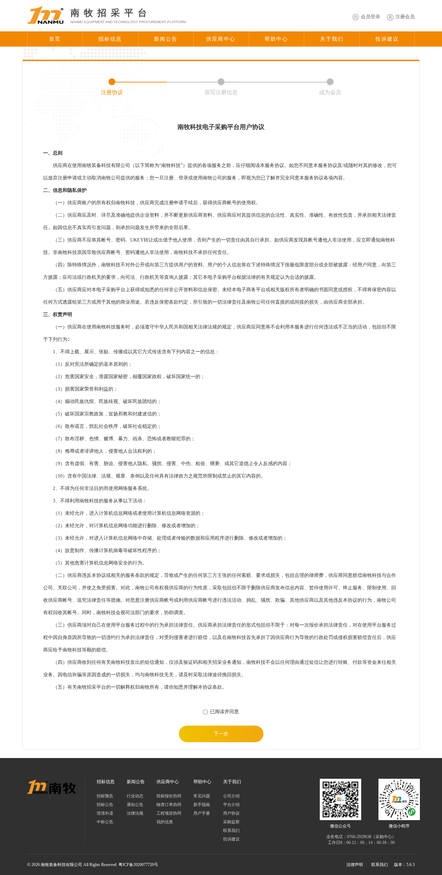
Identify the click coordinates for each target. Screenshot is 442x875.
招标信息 (110, 39)
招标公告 (105, 804)
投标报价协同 (168, 796)
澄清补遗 (105, 813)
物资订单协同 (168, 804)
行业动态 (135, 796)
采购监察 (231, 821)
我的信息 (164, 821)
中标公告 (105, 821)
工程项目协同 (168, 813)
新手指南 (201, 804)
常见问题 (201, 796)
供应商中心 (221, 39)
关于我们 (332, 39)
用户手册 (201, 813)
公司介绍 (231, 796)
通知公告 (135, 804)
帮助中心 (276, 39)
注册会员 (405, 16)
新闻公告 (165, 39)
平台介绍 (231, 804)
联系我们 (231, 830)
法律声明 (354, 864)
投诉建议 (387, 39)
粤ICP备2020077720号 (138, 864)
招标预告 (105, 796)
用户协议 (231, 813)
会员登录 (370, 16)
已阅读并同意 (224, 711)
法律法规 (135, 813)
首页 (55, 39)
